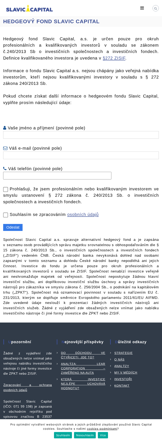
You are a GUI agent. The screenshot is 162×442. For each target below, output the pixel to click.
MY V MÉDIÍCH (125, 372)
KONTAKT (122, 385)
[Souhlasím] (157, 430)
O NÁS (119, 359)
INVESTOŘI (123, 379)
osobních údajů (83, 214)
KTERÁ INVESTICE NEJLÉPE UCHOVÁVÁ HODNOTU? (83, 384)
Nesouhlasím (85, 434)
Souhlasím (63, 434)
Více (103, 434)
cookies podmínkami (102, 428)
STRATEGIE (123, 353)
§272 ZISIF (114, 58)
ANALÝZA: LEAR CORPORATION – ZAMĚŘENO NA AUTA (83, 368)
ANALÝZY (121, 366)
